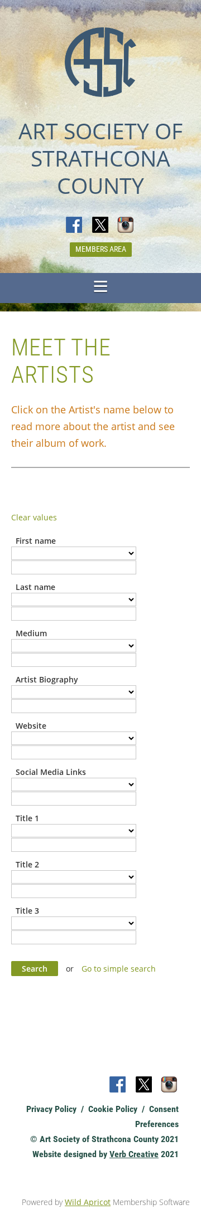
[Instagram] (126, 226)
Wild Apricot (88, 1202)
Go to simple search (119, 968)
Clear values (34, 517)
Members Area (100, 249)
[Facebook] (75, 226)
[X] (100, 226)
